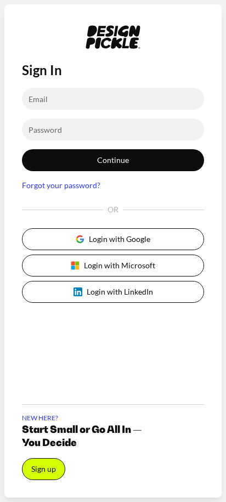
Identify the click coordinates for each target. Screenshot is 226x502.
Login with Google (119, 239)
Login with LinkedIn (120, 291)
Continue (113, 160)
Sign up (43, 468)
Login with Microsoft (119, 265)
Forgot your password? (61, 185)
